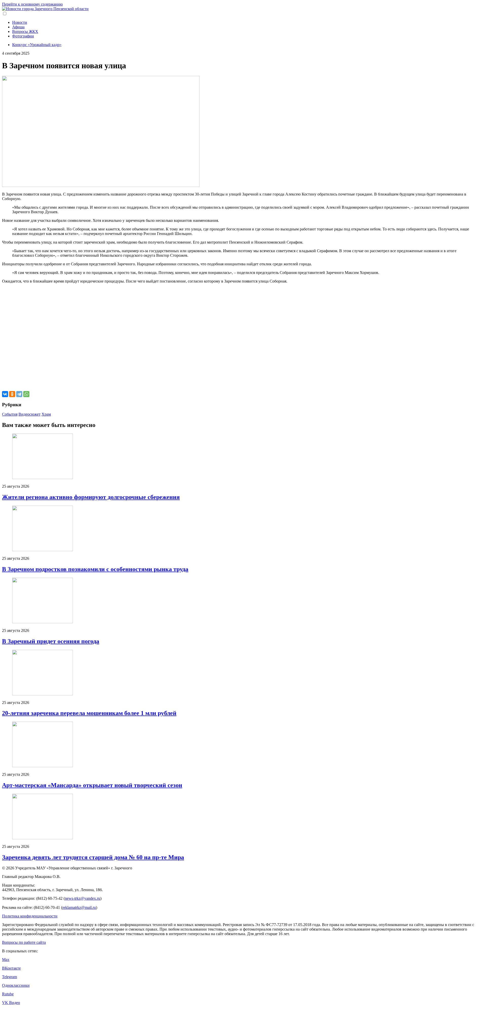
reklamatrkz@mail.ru (79, 907)
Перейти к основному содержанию (32, 4)
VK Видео (11, 1002)
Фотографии (23, 36)
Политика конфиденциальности (29, 916)
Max (5, 959)
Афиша (18, 27)
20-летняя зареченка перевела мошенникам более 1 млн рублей (89, 713)
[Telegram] (19, 394)
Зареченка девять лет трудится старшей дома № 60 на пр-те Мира (93, 857)
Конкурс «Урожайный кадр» (37, 44)
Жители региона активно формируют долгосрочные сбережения (91, 497)
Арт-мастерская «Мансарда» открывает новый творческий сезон (92, 785)
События (9, 414)
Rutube (8, 994)
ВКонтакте (11, 968)
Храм (46, 414)
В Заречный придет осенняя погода (50, 641)
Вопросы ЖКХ (25, 31)
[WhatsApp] (26, 394)
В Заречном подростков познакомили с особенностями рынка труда (95, 569)
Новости (19, 22)
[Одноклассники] (12, 394)
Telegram (9, 977)
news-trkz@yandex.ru (82, 898)
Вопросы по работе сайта (24, 942)
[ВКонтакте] (5, 394)
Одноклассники (16, 985)
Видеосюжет (29, 414)
